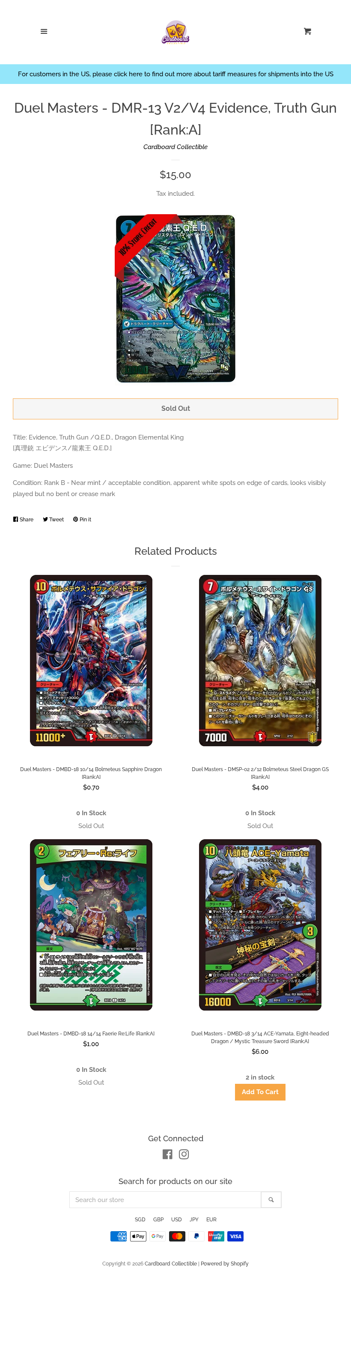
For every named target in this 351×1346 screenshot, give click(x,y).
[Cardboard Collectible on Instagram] (184, 1156)
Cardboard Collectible (175, 147)
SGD (140, 1220)
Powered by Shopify (225, 1264)
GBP (158, 1220)
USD (176, 1220)
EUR (211, 1220)
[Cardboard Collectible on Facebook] (167, 1156)
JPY (194, 1220)
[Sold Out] (91, 826)
